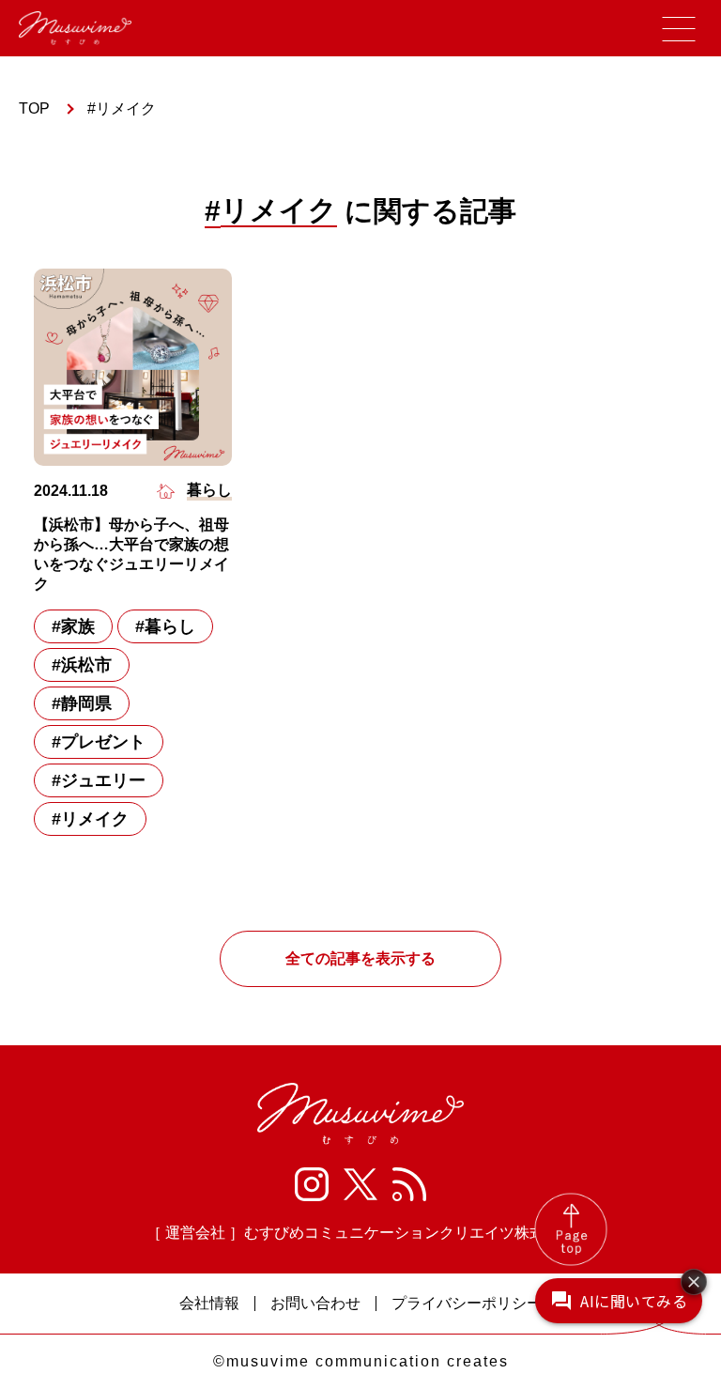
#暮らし (165, 626)
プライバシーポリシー (466, 1303)
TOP (34, 108)
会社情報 (209, 1303)
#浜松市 (82, 665)
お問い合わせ (315, 1303)
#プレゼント (99, 742)
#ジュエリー (99, 780)
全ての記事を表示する (360, 958)
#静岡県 (82, 703)
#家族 (73, 626)
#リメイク (90, 819)
